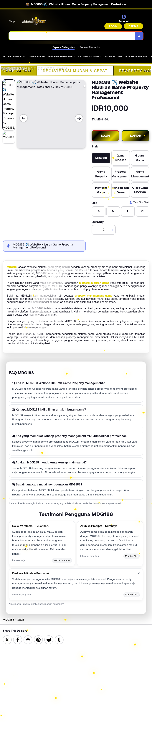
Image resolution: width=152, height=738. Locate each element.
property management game (93, 295)
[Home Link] (34, 22)
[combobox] (72, 36)
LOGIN (113, 26)
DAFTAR (133, 26)
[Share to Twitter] (7, 639)
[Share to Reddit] (48, 639)
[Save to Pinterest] (38, 639)
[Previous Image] (23, 118)
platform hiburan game (94, 282)
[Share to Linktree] (28, 639)
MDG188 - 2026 (13, 619)
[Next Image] (79, 118)
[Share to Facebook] (17, 639)
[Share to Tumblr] (59, 639)
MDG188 (12, 266)
